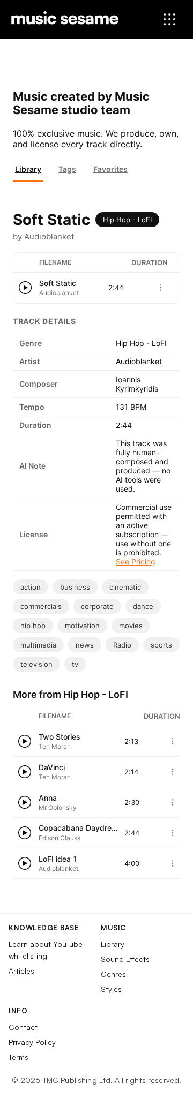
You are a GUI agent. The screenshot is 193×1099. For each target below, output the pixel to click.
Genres (113, 973)
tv (75, 664)
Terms (18, 1057)
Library (28, 169)
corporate (97, 606)
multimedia (38, 645)
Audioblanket (139, 361)
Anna (48, 797)
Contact (23, 1027)
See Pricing (135, 561)
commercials (41, 606)
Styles (111, 988)
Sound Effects (125, 958)
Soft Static (57, 283)
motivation (82, 625)
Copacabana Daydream (80, 827)
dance (143, 606)
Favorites (110, 169)
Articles (21, 970)
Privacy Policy (32, 1042)
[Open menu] (169, 19)
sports (161, 645)
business (75, 587)
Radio (122, 645)
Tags (67, 169)
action (30, 587)
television (36, 664)
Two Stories (59, 736)
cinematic (125, 587)
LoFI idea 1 (58, 858)
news (85, 645)
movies (131, 625)
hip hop (33, 625)
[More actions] (160, 287)
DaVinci (52, 767)
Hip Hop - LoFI (127, 219)
